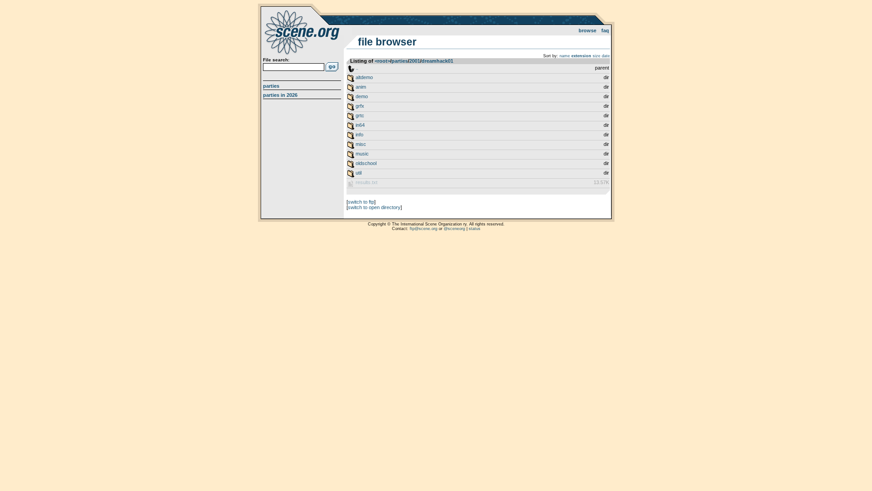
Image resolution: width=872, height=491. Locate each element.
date (606, 56)
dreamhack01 (437, 61)
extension (581, 56)
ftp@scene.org (423, 228)
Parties (271, 86)
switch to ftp (361, 202)
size (596, 56)
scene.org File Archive (303, 32)
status (475, 228)
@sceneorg (454, 228)
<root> (382, 61)
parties (399, 61)
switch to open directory (374, 207)
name (565, 56)
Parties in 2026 (280, 95)
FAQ (605, 30)
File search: (276, 59)
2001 (414, 61)
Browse (587, 30)
